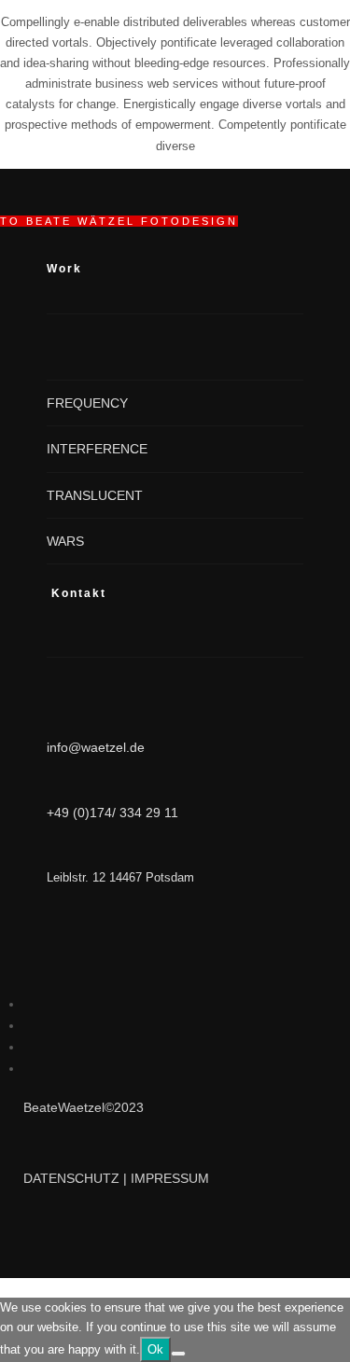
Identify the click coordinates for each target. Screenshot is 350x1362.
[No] (178, 1353)
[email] (29, 1068)
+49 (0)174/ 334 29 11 (112, 812)
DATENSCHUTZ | (77, 1178)
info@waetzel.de (96, 747)
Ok (155, 1349)
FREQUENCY (87, 403)
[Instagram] (29, 1025)
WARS (65, 541)
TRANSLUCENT (95, 495)
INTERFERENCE (97, 448)
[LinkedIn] (29, 1003)
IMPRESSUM (170, 1178)
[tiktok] (29, 1046)
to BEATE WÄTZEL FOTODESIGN (119, 221)
